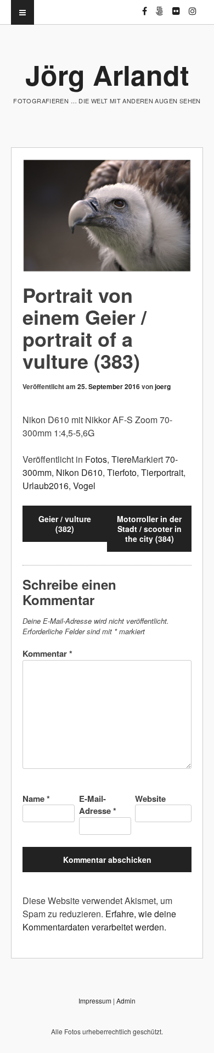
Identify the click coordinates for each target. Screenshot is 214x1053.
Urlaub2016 (45, 485)
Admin (126, 1000)
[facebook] (144, 6)
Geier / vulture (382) (64, 523)
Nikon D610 (79, 472)
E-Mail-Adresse (97, 804)
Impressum (94, 1000)
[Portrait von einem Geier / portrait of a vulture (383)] (107, 216)
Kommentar (47, 653)
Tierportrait (162, 472)
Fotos (96, 459)
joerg (163, 386)
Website (150, 798)
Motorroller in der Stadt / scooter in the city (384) (149, 528)
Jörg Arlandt (107, 74)
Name (36, 798)
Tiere (121, 459)
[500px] (160, 6)
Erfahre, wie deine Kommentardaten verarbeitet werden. (99, 920)
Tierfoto (122, 472)
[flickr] (176, 6)
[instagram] (192, 6)
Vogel (84, 485)
